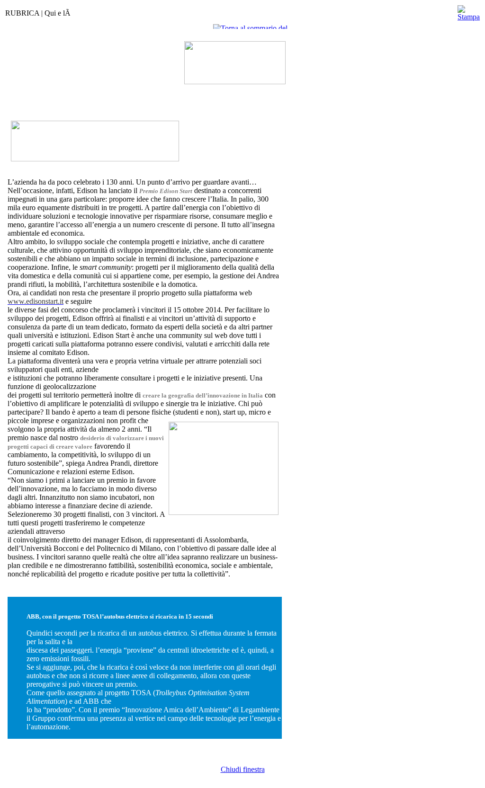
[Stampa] (469, 11)
